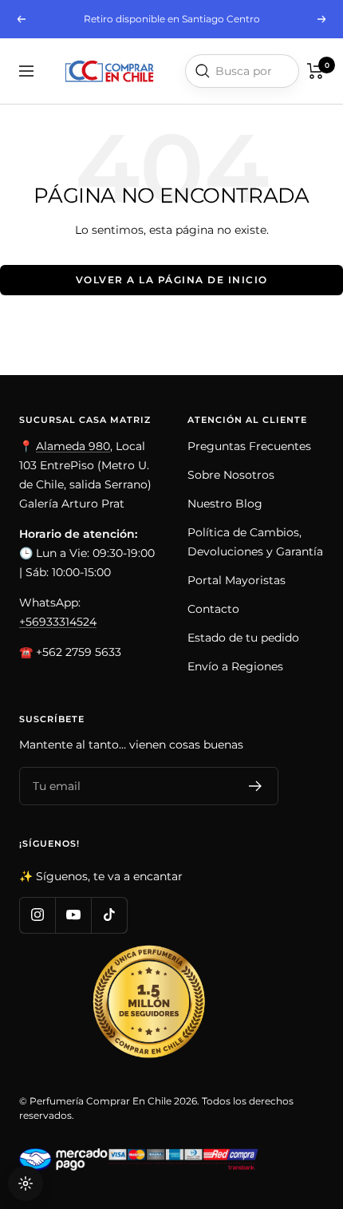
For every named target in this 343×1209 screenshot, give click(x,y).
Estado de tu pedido (243, 637)
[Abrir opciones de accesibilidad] (25, 1183)
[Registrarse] (255, 786)
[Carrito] (315, 71)
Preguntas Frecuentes (249, 446)
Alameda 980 (73, 446)
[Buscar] (202, 71)
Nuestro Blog (224, 503)
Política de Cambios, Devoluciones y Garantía (255, 542)
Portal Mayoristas (236, 580)
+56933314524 (58, 621)
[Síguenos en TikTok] (109, 915)
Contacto (213, 609)
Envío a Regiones (235, 666)
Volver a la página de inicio (172, 280)
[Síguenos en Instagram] (37, 915)
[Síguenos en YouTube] (73, 915)
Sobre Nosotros (230, 475)
